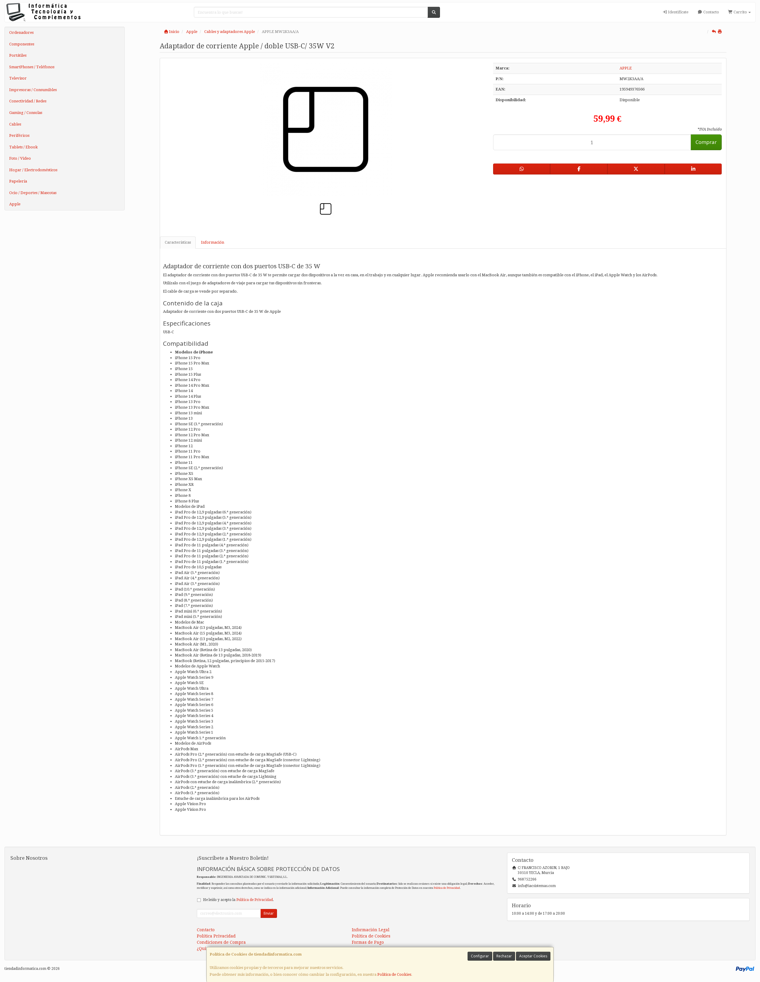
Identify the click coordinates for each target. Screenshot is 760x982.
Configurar (480, 956)
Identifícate (677, 12)
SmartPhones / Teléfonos (31, 67)
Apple (14, 204)
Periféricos (19, 135)
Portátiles (17, 55)
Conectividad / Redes (27, 101)
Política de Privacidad (447, 887)
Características (178, 242)
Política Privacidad (216, 936)
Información (212, 242)
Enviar (269, 913)
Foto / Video (20, 158)
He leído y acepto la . (238, 900)
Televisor (18, 78)
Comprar (706, 142)
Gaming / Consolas (25, 112)
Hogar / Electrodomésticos (33, 170)
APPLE (626, 68)
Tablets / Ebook (23, 147)
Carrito (740, 12)
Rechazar (504, 956)
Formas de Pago (368, 942)
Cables (15, 124)
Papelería (18, 181)
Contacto (710, 12)
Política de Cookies (394, 974)
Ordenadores (21, 32)
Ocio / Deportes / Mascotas (32, 193)
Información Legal (371, 929)
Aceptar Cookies (533, 956)
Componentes (21, 44)
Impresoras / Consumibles (33, 90)
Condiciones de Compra (221, 942)
